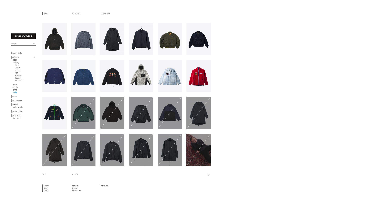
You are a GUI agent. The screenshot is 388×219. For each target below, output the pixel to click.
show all (75, 174)
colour (14, 96)
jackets (17, 70)
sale (15, 92)
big (14, 118)
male (15, 107)
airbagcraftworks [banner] (23, 36)
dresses (17, 78)
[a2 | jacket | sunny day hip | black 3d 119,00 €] (141, 150)
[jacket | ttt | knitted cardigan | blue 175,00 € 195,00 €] (83, 76)
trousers (18, 75)
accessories (19, 80)
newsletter (105, 185)
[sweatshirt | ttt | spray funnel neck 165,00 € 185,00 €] (83, 113)
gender (15, 104)
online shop (105, 13)
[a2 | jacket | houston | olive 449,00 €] (54, 150)
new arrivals (17, 53)
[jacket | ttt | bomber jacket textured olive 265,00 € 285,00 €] (170, 39)
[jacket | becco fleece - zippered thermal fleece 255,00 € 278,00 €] (83, 39)
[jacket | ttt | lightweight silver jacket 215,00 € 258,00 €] (141, 76)
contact (75, 185)
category (15, 57)
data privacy (76, 190)
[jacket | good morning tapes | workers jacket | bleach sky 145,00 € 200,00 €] (170, 76)
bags (15, 60)
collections (76, 13)
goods (15, 87)
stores (45, 188)
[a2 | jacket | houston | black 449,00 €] (112, 39)
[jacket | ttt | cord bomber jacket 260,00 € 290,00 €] (198, 39)
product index (17, 111)
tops (16, 72)
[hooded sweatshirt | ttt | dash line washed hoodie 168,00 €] (54, 39)
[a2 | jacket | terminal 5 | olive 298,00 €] (112, 150)
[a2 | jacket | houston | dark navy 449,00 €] (198, 113)
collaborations (17, 100)
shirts (17, 65)
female (20, 107)
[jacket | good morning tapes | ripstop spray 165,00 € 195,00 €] (141, 113)
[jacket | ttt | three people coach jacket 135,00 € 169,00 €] (112, 76)
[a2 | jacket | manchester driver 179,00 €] (198, 150)
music (15, 84)
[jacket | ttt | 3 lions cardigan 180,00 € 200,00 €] (54, 76)
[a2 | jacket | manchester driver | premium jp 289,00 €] (141, 39)
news (45, 13)
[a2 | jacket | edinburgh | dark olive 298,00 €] (170, 150)
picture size (16, 115)
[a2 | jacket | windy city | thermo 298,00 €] (83, 150)
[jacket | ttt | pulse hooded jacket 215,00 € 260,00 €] (112, 113)
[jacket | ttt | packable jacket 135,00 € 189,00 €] (170, 113)
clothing (16, 62)
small (18, 118)
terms (74, 188)
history (45, 185)
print (15, 90)
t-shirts (17, 67)
